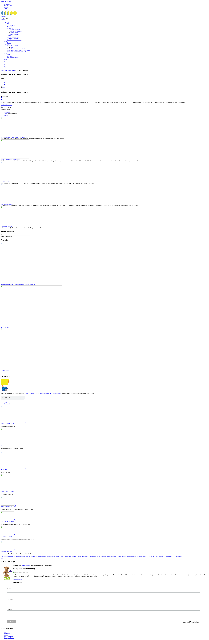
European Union (50, 556)
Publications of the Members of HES (16, 51)
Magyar (6, 8)
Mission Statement (17, 579)
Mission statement (11, 23)
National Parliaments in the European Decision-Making (15, 137)
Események (7, 404)
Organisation (7, 22)
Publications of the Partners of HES (16, 48)
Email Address (11, 589)
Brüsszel (10, 556)
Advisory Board (8, 5)
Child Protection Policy (13, 37)
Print (3, 87)
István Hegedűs (101, 556)
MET (154, 556)
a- (1, 88)
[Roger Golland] (1, 99)
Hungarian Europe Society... (8, 423)
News (5, 53)
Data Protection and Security (14, 40)
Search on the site (8, 636)
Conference (22, 556)
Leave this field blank (6, 236)
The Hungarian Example (7, 204)
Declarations (7, 4)
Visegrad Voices (5, 370)
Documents (10, 28)
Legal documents (14, 34)
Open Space (7, 44)
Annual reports (14, 32)
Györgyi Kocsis (59, 556)
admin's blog (11, 70)
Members (9, 26)
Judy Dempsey (137, 556)
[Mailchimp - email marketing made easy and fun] (191, 623)
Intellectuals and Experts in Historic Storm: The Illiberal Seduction (18, 284)
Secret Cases (4, 469)
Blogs (6, 70)
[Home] (9, 15)
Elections (28, 556)
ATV (2, 556)
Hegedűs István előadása (70, 556)
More (2, 558)
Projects (6, 41)
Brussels (6, 556)
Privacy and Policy (9, 638)
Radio (8, 54)
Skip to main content (6, 1)
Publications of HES (12, 46)
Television (9, 56)
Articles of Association (16, 31)
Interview (93, 556)
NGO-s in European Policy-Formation (10, 159)
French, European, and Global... (9, 506)
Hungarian (3, 16)
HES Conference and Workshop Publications (18, 50)
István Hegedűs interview (111, 556)
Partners (9, 43)
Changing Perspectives (6, 551)
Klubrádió (143, 556)
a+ (2, 88)
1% (1, 445)
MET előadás (159, 556)
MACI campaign (26, 565)
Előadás (33, 556)
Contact (6, 7)
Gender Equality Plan (12, 38)
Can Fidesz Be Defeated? (7, 521)
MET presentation (167, 556)
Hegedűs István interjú (82, 556)
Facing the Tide (5, 327)
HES (2, 106)
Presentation (179, 556)
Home (2, 70)
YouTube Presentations (13, 57)
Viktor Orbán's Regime (7, 536)
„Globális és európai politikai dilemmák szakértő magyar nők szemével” (42, 393)
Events (5, 59)
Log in (5, 113)
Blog (11, 47)
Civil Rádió (16, 556)
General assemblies (15, 29)
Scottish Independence (6, 105)
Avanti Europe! (5, 181)
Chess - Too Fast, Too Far (7, 491)
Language (3, 109)
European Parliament (40, 556)
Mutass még (7, 373)
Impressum (7, 633)
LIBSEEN (149, 556)
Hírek (5, 402)
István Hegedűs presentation (125, 556)
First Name (10, 599)
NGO (174, 556)
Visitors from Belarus (6, 226)
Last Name (9, 609)
